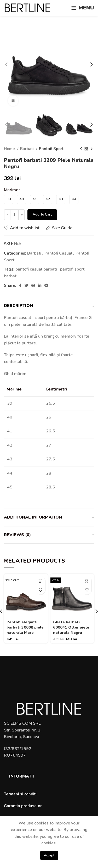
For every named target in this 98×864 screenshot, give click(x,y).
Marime (11, 190)
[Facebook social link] (20, 285)
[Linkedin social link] (40, 285)
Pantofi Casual (58, 253)
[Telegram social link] (46, 285)
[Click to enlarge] (13, 101)
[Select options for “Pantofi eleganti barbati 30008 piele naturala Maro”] (40, 580)
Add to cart (42, 214)
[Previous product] (81, 148)
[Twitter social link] (26, 285)
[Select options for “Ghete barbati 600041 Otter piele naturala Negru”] (86, 580)
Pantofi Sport (51, 148)
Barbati (27, 148)
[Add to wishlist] (40, 590)
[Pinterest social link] (33, 285)
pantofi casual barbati (36, 269)
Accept (49, 855)
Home (10, 148)
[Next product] (91, 148)
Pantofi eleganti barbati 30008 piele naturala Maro (25, 627)
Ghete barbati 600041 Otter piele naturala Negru (71, 627)
